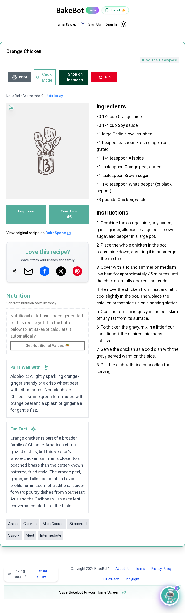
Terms (140, 569)
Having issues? (30, 574)
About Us (122, 569)
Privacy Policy (161, 569)
